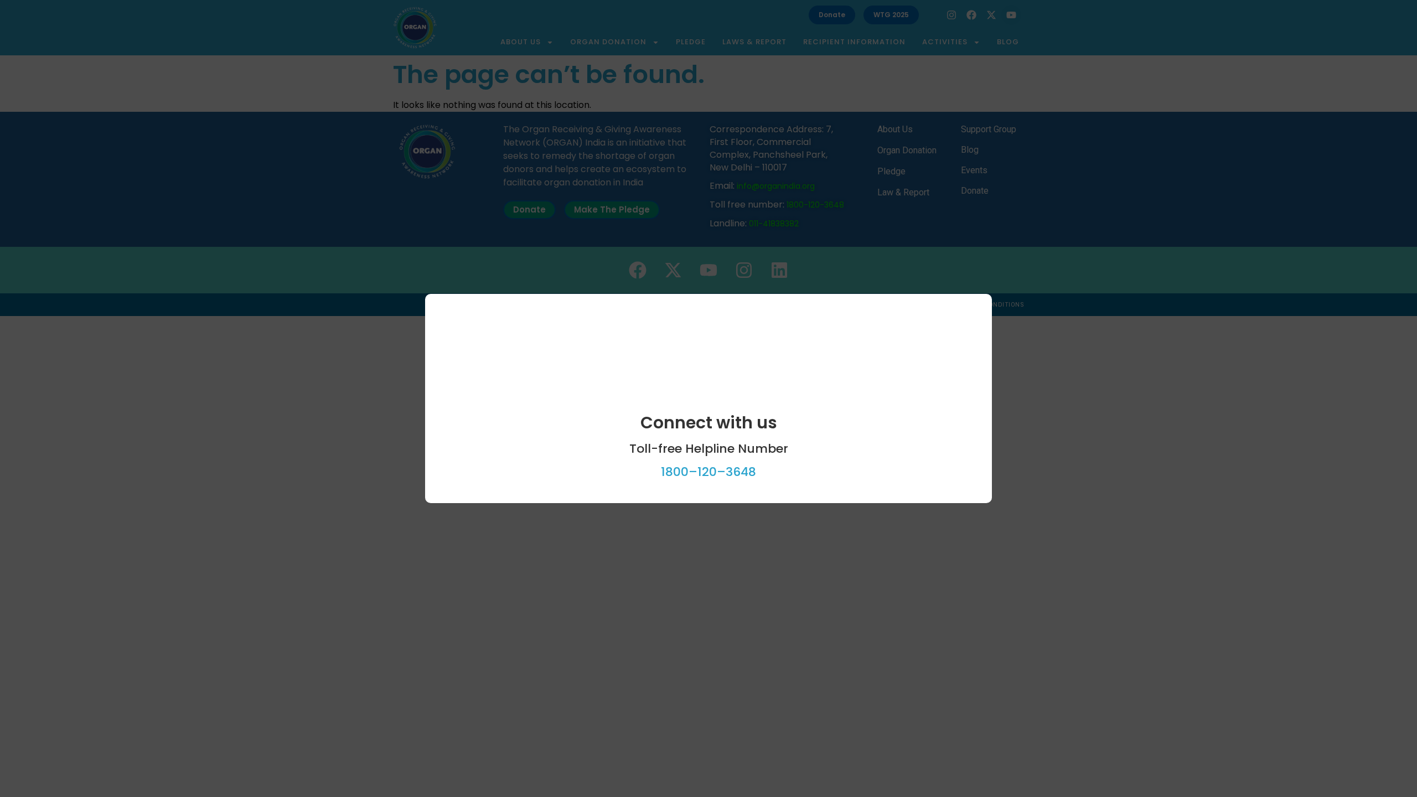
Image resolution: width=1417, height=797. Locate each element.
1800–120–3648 (708, 471)
